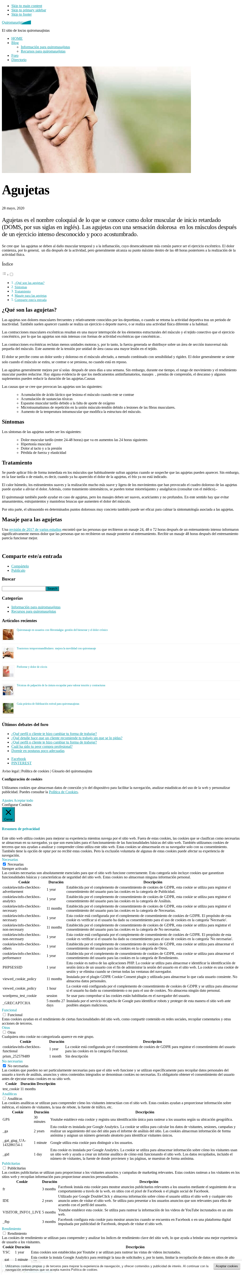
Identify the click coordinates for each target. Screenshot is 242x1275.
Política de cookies (35, 771)
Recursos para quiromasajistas (33, 611)
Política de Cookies (63, 792)
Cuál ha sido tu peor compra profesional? (42, 746)
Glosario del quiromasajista (72, 771)
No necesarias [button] (12, 1061)
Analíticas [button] (9, 1094)
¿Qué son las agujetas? (29, 283)
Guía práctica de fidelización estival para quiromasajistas (48, 703)
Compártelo (20, 566)
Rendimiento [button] (11, 1229)
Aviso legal (10, 771)
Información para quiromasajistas (35, 607)
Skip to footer (21, 14)
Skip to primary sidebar (28, 10)
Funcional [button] (9, 1010)
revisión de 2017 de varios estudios (35, 529)
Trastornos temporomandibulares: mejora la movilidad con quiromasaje (56, 648)
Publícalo (18, 570)
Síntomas (21, 287)
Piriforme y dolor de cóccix (32, 666)
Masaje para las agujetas (31, 295)
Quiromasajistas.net (16, 22)
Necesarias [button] (10, 860)
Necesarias (16, 864)
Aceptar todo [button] (23, 800)
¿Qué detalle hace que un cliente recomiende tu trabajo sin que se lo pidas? (66, 738)
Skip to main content (26, 6)
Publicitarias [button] (11, 1163)
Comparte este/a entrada (31, 300)
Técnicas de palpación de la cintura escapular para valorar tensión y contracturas (61, 685)
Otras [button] (6, 1028)
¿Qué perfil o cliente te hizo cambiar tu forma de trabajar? (54, 734)
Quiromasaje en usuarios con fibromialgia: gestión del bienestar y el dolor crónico (62, 630)
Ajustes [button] (7, 800)
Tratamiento (23, 291)
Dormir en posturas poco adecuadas (38, 751)
